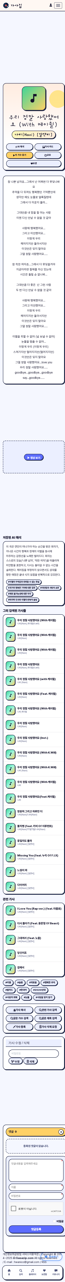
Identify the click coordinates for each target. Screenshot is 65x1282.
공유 (49, 155)
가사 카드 (49, 146)
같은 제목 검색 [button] (49, 1018)
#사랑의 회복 (11, 997)
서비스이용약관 (30, 1254)
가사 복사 (21, 1010)
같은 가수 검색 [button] (20, 1018)
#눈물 (26, 997)
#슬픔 (20, 982)
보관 (35, 163)
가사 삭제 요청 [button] (49, 1026)
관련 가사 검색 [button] (49, 1010)
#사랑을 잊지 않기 (44, 997)
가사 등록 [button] (21, 1026)
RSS (44, 1262)
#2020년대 (39, 990)
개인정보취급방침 (12, 1254)
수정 (17, 1061)
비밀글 (60, 1221)
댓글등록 (36, 1229)
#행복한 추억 (49, 982)
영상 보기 (35, 458)
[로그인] (51, 5)
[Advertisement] (32, 47)
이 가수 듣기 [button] (20, 155)
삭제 (31, 1061)
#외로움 (33, 982)
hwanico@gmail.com (26, 1262)
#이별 (8, 982)
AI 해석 (20, 146)
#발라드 (9, 990)
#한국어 (23, 990)
